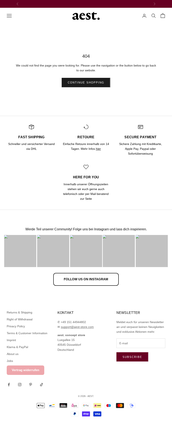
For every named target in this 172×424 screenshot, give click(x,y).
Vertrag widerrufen (25, 370)
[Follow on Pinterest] (31, 384)
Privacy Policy (16, 326)
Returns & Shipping (19, 312)
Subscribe (132, 357)
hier (98, 148)
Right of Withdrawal (20, 319)
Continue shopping (86, 82)
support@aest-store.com (77, 327)
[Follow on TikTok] (41, 384)
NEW (74, 4)
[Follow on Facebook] (9, 384)
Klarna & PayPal (17, 347)
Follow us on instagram (86, 279)
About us (12, 354)
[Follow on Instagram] (20, 384)
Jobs (10, 361)
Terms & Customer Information (27, 333)
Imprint (11, 340)
